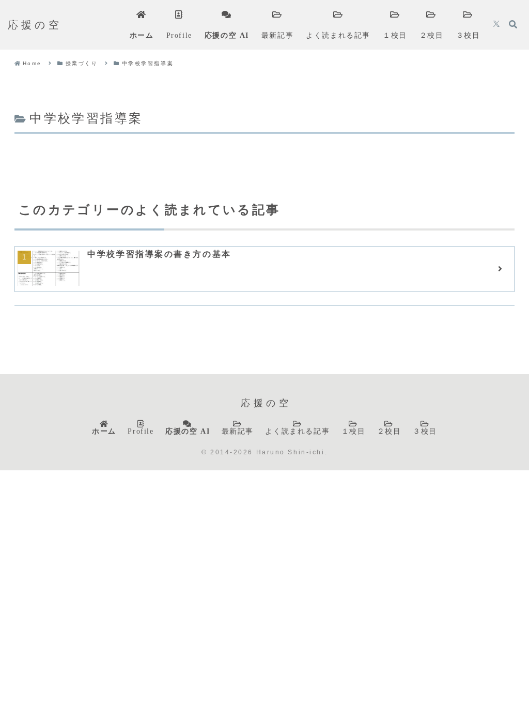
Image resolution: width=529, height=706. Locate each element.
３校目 (425, 431)
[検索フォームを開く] (513, 24)
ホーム (104, 431)
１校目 (353, 431)
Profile (140, 431)
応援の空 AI (187, 431)
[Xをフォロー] (496, 24)
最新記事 (238, 431)
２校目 (389, 431)
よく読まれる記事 (297, 431)
